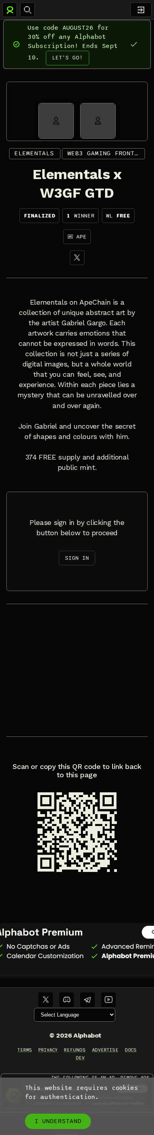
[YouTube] (108, 999)
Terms (24, 1050)
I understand (57, 1121)
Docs (131, 1050)
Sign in (77, 558)
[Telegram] (87, 999)
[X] (77, 257)
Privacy (48, 1050)
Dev (80, 1058)
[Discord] (66, 999)
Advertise (105, 1050)
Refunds (75, 1050)
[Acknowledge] (133, 44)
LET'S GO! (67, 57)
